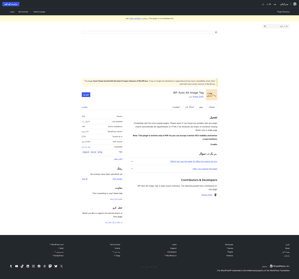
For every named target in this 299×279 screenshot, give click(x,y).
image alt (86, 152)
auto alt (93, 152)
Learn (174, 244)
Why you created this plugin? (204, 169)
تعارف (287, 244)
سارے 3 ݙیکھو (86, 147)
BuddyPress (58, 256)
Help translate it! (134, 18)
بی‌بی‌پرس (59, 252)
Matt (61, 248)
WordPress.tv (170, 256)
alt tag (100, 152)
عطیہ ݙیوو (116, 252)
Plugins (230, 252)
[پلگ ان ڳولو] (265, 26)
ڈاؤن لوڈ (86, 95)
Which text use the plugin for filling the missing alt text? (193, 161)
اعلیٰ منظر (118, 159)
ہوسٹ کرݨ (286, 252)
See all (84, 179)
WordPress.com (56, 244)
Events (117, 248)
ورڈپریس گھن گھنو (11, 4)
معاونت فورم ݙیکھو (116, 199)
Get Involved (115, 244)
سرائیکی (264, 266)
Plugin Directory (283, 12)
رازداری (287, 256)
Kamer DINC (198, 96)
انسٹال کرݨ (189, 107)
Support (173, 248)
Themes (230, 248)
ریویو (201, 107)
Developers (172, 252)
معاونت (85, 107)
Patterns (230, 256)
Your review (117, 179)
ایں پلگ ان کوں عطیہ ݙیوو (113, 222)
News (287, 248)
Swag (117, 256)
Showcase (229, 244)
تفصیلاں (212, 107)
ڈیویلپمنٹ (176, 107)
